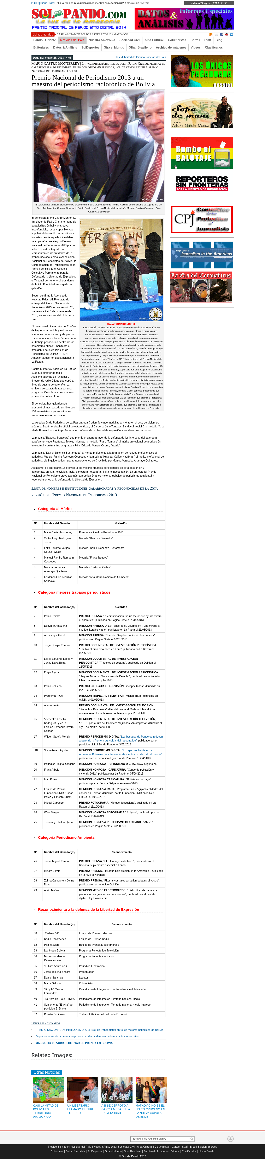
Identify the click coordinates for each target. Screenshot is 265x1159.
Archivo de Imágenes (171, 47)
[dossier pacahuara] (202, 86)
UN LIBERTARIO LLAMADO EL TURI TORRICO (80, 1109)
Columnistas (177, 40)
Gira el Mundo (114, 47)
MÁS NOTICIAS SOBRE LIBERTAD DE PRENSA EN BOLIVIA (74, 1043)
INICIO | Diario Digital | (43, 3)
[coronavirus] (201, 301)
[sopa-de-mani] (202, 127)
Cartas (195, 40)
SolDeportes (90, 47)
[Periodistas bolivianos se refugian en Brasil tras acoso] (202, 267)
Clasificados (214, 47)
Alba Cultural (154, 40)
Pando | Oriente (44, 40)
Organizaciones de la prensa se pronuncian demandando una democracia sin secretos (87, 1036)
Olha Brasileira (132, 1151)
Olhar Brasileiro (140, 47)
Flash (118, 57)
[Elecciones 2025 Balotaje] (202, 168)
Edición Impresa (207, 1146)
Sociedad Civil (129, 40)
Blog (219, 40)
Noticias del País (72, 40)
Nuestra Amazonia (102, 40)
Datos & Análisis (65, 47)
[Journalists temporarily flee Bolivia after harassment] (202, 231)
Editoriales (41, 47)
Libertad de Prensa (133, 57)
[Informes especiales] (184, 28)
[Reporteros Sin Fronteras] (202, 196)
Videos (196, 47)
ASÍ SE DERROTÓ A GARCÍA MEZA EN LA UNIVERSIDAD (115, 1109)
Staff (207, 40)
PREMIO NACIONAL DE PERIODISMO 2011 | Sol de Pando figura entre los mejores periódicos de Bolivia (99, 1029)
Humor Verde (206, 1151)
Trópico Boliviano (58, 1146)
